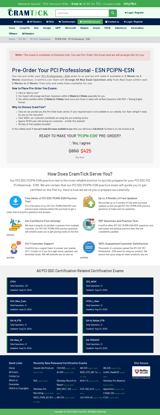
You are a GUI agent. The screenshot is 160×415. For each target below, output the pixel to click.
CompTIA (25, 28)
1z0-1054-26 (86, 398)
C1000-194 (108, 393)
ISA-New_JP (16, 340)
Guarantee (14, 384)
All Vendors (35, 21)
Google (47, 28)
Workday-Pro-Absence (114, 381)
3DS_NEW (91, 282)
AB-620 (107, 368)
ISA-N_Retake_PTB (95, 321)
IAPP (58, 28)
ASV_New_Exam (18, 301)
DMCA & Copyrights (19, 388)
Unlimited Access (91, 21)
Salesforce (120, 28)
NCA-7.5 (84, 381)
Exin (36, 28)
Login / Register (135, 12)
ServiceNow (137, 28)
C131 (105, 398)
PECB (107, 28)
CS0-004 (61, 368)
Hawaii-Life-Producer (43, 368)
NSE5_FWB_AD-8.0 (43, 398)
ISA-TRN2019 (92, 340)
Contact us (113, 21)
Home (19, 21)
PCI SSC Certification (40, 39)
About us (13, 380)
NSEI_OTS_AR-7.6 (89, 372)
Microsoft (70, 28)
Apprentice (108, 389)
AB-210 (60, 398)
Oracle (96, 28)
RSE (35, 381)
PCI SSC (22, 39)
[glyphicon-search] (113, 13)
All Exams (13, 372)
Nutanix (84, 28)
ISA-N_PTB (15, 321)
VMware (13, 33)
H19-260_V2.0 (87, 389)
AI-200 (60, 372)
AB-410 (83, 368)
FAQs (51, 21)
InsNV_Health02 (111, 372)
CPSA (13, 282)
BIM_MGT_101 (64, 389)
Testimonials (68, 21)
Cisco (12, 28)
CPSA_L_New (92, 301)
